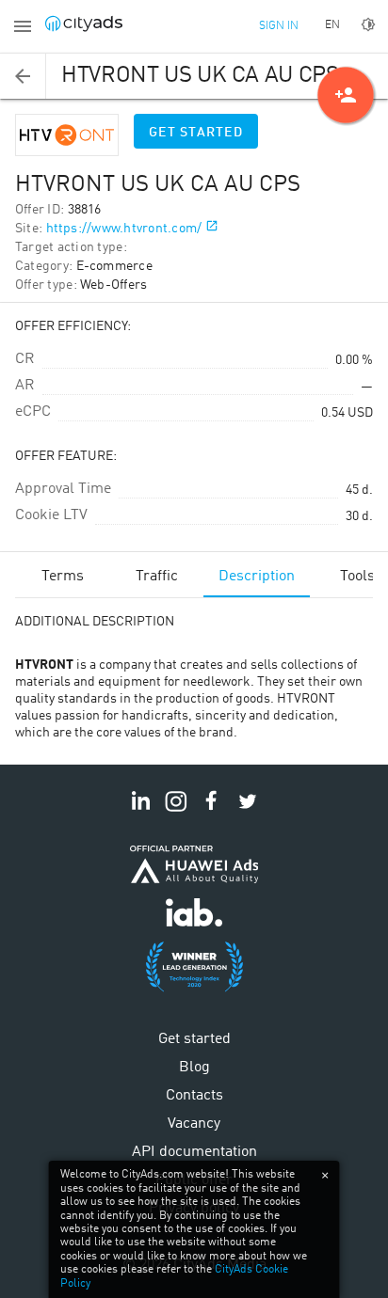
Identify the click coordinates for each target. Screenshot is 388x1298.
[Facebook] (212, 811)
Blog (194, 1067)
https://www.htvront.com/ (124, 228)
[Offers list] (23, 76)
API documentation (194, 1152)
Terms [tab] (62, 576)
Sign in (279, 26)
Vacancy (194, 1124)
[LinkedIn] (140, 811)
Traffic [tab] (157, 576)
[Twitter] (248, 811)
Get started (196, 132)
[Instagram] (176, 811)
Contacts (194, 1095)
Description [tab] (256, 576)
